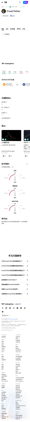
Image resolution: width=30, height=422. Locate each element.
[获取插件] (26, 163)
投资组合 (4, 374)
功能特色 (18, 336)
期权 (3, 377)
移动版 (3, 385)
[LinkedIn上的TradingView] (17, 308)
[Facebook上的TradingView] (6, 308)
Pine (3, 351)
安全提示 (18, 394)
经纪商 (17, 348)
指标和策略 (4, 413)
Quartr (12, 327)
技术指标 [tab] (12, 29)
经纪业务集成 (19, 415)
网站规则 (4, 399)
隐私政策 (18, 389)
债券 (3, 345)
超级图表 (4, 336)
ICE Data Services (12, 319)
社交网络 (4, 392)
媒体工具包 (18, 373)
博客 (17, 368)
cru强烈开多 (5, 142)
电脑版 (3, 387)
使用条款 (18, 385)
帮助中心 (18, 369)
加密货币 (4, 346)
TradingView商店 (20, 377)
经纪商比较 (18, 350)
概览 (17, 346)
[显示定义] (6, 102)
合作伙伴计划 (19, 417)
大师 (3, 415)
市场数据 (18, 340)
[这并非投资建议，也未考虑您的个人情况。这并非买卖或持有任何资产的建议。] (12, 167)
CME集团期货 (19, 356)
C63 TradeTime (19, 381)
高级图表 (18, 407)
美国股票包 (18, 359)
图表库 (17, 404)
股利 (3, 368)
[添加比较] (17, 84)
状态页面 (18, 397)
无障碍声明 (18, 392)
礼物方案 (18, 342)
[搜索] (19, 2)
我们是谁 (18, 364)
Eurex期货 (18, 358)
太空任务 (18, 366)
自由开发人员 (5, 416)
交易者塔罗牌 (19, 379)
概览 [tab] (3, 29)
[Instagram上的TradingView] (14, 308)
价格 (17, 338)
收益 (3, 366)
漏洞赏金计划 (19, 396)
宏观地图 (4, 379)
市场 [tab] (23, 29)
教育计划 (18, 418)
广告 (17, 413)
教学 (3, 407)
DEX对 (3, 350)
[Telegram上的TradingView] (21, 308)
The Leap (18, 351)
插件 (17, 402)
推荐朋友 (4, 395)
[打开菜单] (2, 2)
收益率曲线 (4, 376)
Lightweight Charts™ (21, 405)
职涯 (17, 371)
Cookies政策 (19, 390)
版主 (3, 400)
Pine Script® (5, 381)
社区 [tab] (7, 29)
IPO (2, 369)
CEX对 (3, 348)
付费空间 (4, 418)
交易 (3, 405)
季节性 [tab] (19, 29)
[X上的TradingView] (3, 308)
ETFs (3, 343)
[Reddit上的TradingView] (3, 312)
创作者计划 (4, 397)
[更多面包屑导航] (6, 6)
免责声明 (18, 387)
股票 (3, 341)
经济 (3, 364)
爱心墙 (3, 394)
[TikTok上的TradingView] (25, 308)
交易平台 (18, 409)
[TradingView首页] (5, 2)
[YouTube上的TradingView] (10, 308)
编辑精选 (4, 408)
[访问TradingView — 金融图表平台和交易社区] (8, 63)
